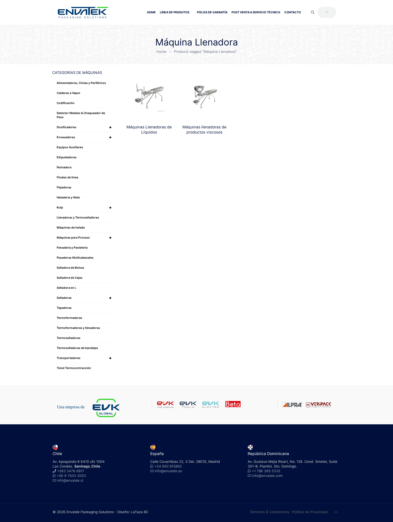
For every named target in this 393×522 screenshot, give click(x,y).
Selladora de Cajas (69, 277)
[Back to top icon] (336, 512)
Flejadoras (64, 187)
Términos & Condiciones (269, 512)
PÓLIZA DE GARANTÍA (212, 12)
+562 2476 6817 (70, 471)
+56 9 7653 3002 (71, 476)
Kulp (84, 207)
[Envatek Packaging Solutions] (83, 12)
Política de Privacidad (310, 512)
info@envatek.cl (70, 480)
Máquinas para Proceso (84, 237)
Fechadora (64, 167)
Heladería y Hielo (68, 197)
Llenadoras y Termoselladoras (78, 217)
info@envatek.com (267, 476)
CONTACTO (292, 12)
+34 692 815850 (167, 466)
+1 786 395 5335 (265, 471)
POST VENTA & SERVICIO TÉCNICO (256, 12)
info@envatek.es (168, 471)
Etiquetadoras (67, 157)
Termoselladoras (68, 338)
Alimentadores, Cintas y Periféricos (81, 83)
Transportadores (84, 358)
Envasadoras (84, 137)
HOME (151, 12)
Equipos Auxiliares (70, 147)
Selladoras (84, 297)
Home (161, 52)
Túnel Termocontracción (74, 368)
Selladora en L (66, 287)
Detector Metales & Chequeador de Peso (81, 115)
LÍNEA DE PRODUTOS (174, 12)
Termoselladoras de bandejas (77, 348)
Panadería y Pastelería (72, 247)
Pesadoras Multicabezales (75, 257)
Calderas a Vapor (68, 93)
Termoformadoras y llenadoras (78, 328)
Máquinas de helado (71, 227)
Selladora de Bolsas (70, 267)
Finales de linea (67, 177)
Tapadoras (64, 307)
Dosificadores (84, 127)
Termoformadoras (69, 317)
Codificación (66, 103)
